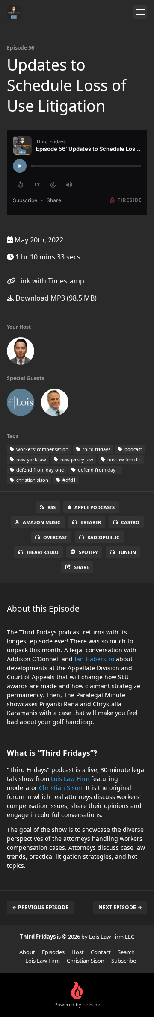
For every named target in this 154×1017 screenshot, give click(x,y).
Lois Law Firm (70, 779)
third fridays (95, 449)
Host (77, 952)
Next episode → (120, 907)
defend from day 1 (98, 469)
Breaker (90, 522)
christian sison (31, 480)
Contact (101, 952)
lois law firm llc (123, 459)
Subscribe (123, 960)
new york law (30, 459)
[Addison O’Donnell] (20, 404)
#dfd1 (68, 480)
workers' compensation (41, 449)
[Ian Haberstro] (54, 404)
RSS (51, 507)
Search (126, 952)
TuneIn (127, 552)
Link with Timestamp (49, 281)
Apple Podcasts (94, 507)
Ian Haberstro (94, 659)
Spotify (88, 552)
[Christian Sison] (20, 352)
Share (81, 567)
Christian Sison (60, 788)
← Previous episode (40, 907)
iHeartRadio (43, 552)
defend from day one (39, 469)
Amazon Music (41, 522)
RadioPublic (103, 537)
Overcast (55, 537)
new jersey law (76, 459)
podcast (132, 449)
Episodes (53, 952)
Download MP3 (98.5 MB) (55, 298)
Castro (130, 522)
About (27, 952)
